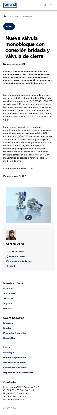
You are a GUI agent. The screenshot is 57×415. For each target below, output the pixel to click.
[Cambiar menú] (51, 5)
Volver (9, 26)
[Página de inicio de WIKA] (10, 5)
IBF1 (42, 113)
